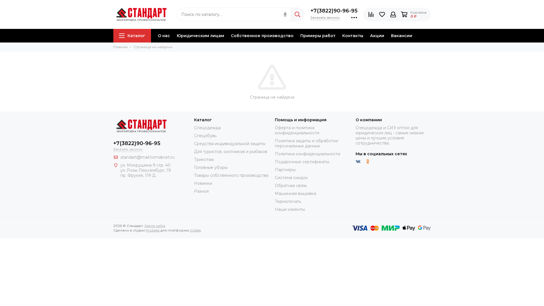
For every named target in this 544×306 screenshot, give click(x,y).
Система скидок (291, 177)
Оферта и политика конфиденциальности (297, 130)
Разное (201, 191)
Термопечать (288, 201)
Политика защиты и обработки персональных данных (306, 143)
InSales (195, 230)
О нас (164, 35)
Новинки (203, 183)
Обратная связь (291, 185)
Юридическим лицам (200, 35)
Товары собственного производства (231, 175)
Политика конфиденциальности (307, 153)
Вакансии (401, 35)
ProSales (153, 230)
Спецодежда (207, 127)
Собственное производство (262, 35)
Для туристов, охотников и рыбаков (230, 151)
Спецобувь (205, 135)
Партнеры (285, 169)
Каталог (136, 35)
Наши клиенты (290, 209)
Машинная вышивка (295, 193)
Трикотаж (204, 159)
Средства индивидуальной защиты (229, 143)
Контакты (352, 35)
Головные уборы (211, 167)
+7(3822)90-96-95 (334, 11)
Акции (377, 35)
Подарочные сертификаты (302, 161)
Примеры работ (317, 35)
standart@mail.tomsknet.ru (147, 157)
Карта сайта (154, 226)
